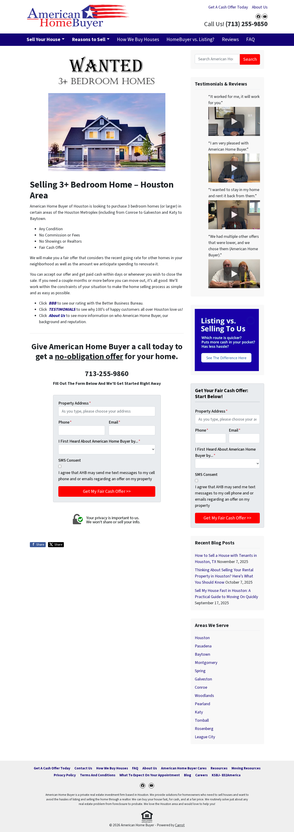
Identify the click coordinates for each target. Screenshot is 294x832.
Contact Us (83, 768)
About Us (260, 7)
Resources (219, 768)
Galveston (203, 679)
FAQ (250, 39)
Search (250, 59)
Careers (201, 775)
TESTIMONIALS (62, 309)
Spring (200, 671)
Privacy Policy (65, 775)
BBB (52, 303)
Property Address (74, 403)
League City (205, 737)
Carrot (180, 825)
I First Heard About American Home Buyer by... (99, 441)
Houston (202, 638)
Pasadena (203, 646)
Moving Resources (246, 768)
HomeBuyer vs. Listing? (190, 39)
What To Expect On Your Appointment (149, 775)
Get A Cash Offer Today (228, 7)
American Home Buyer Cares (183, 768)
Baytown (202, 654)
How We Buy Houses (138, 39)
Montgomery (206, 663)
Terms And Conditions (97, 775)
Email (114, 422)
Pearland (202, 704)
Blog (187, 775)
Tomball (202, 720)
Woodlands (204, 696)
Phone (65, 422)
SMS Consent (69, 460)
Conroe (201, 687)
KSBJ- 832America (226, 775)
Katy (199, 712)
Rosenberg (204, 729)
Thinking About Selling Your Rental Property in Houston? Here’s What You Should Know (224, 576)
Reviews (230, 39)
